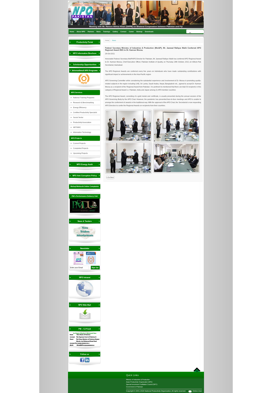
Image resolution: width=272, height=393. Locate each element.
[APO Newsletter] (91, 264)
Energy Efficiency (79, 108)
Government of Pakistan (134, 387)
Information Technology (82, 132)
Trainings (106, 31)
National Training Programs (83, 98)
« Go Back (110, 177)
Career (131, 31)
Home (72, 31)
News (98, 31)
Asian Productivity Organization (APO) (139, 382)
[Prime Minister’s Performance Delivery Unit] (85, 212)
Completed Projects (80, 148)
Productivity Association (82, 122)
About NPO (81, 31)
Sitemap (139, 31)
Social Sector (78, 117)
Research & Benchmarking (83, 103)
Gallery (115, 31)
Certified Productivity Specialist (85, 112)
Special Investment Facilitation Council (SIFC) (141, 384)
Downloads (149, 31)
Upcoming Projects (80, 153)
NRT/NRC (77, 127)
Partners (91, 31)
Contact (123, 31)
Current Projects (79, 143)
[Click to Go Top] (197, 372)
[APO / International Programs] (84, 83)
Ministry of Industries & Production (138, 379)
